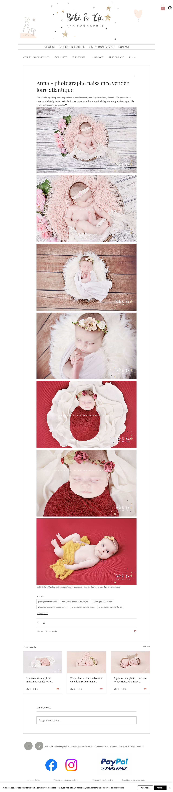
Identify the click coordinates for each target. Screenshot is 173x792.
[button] (163, 7)
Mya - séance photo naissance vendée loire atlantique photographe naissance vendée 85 (130, 680)
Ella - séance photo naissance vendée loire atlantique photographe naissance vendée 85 (86, 680)
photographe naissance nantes (83, 606)
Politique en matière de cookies (65, 780)
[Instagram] (71, 765)
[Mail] (28, 746)
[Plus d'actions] (135, 75)
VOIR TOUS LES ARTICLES (36, 57)
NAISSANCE (97, 57)
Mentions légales (33, 780)
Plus (131, 57)
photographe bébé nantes (47, 601)
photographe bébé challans (103, 601)
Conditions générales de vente (133, 780)
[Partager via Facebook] (37, 623)
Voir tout (146, 646)
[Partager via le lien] (44, 623)
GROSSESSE (79, 57)
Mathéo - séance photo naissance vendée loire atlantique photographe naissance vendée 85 (39, 680)
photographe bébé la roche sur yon (75, 601)
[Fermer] (169, 788)
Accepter (160, 787)
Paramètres (145, 787)
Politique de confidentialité (102, 780)
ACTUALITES (61, 57)
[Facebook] (51, 765)
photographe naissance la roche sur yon (52, 606)
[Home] (39, 746)
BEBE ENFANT (116, 57)
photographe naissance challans (110, 606)
